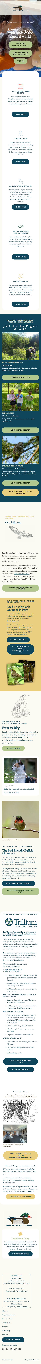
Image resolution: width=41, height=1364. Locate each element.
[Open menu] (28, 10)
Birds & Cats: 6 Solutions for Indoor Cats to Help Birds (19, 789)
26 (10, 792)
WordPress (36, 1360)
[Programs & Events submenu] (15, 1314)
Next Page (15, 792)
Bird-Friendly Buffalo (21, 573)
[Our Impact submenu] (10, 1322)
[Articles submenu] (7, 1334)
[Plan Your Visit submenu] (12, 1318)
